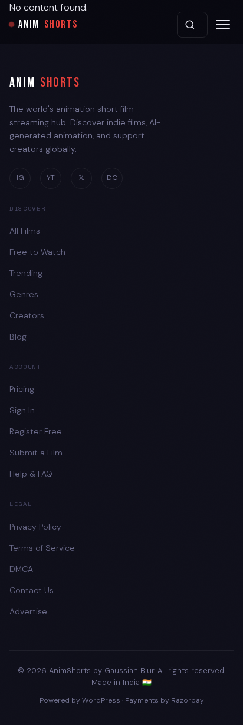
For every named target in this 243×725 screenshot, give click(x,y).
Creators (26, 315)
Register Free (35, 431)
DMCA (21, 569)
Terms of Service (42, 548)
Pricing (21, 389)
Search (192, 25)
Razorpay (187, 700)
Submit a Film (36, 452)
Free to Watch (37, 252)
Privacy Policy (35, 526)
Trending (25, 273)
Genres (23, 294)
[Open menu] (223, 24)
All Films (24, 230)
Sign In (22, 410)
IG (20, 177)
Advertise (28, 611)
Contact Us (31, 590)
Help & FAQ (30, 473)
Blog (18, 336)
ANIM (48, 24)
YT (51, 177)
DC (112, 177)
